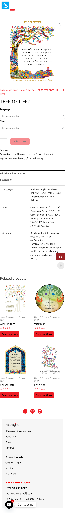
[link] (59, 24)
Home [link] (3, 89)
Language (5, 109)
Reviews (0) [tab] (6, 179)
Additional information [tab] (12, 173)
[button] (5, 5)
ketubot (9, 468)
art (6, 158)
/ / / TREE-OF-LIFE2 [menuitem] (32, 92)
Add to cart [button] (20, 141)
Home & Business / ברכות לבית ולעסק (27, 154)
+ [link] (3, 140)
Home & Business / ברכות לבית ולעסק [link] (37, 89)
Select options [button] (10, 334)
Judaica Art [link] (12, 89)
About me (10, 436)
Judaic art (10, 473)
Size (2, 121)
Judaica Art (49, 154)
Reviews (9, 447)
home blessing (36, 158)
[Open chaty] (9, 505)
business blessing (16, 158)
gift (27, 158)
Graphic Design (13, 462)
